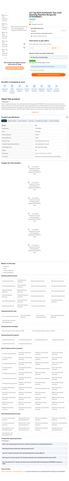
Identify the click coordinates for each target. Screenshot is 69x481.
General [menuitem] (4, 121)
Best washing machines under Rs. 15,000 (13, 331)
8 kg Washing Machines (41, 340)
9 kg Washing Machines (8, 343)
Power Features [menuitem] (22, 121)
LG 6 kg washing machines (9, 353)
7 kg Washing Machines (58, 340)
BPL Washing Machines (57, 281)
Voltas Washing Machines (37, 281)
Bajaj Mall (8, 471)
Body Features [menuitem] (12, 121)
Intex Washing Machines (58, 291)
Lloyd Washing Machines (8, 286)
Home (3, 471)
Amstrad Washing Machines (38, 291)
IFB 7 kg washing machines (42, 378)
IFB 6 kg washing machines (42, 368)
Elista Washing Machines (37, 296)
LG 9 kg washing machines (9, 378)
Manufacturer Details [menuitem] (41, 121)
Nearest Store (32, 60)
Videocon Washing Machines (38, 286)
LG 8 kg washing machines (9, 373)
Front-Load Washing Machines (10, 316)
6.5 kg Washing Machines (25, 340)
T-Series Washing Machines (38, 306)
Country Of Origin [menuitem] (54, 121)
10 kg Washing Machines (25, 343)
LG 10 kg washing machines (9, 383)
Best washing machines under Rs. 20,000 (44, 331)
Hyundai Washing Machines (58, 286)
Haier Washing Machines (8, 301)
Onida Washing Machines (58, 296)
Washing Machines (18, 471)
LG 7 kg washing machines (9, 363)
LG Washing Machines (8, 281)
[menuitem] (24, 47)
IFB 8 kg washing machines (42, 388)
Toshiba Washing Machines (38, 301)
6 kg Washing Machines (8, 340)
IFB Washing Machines (8, 306)
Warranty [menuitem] (31, 121)
